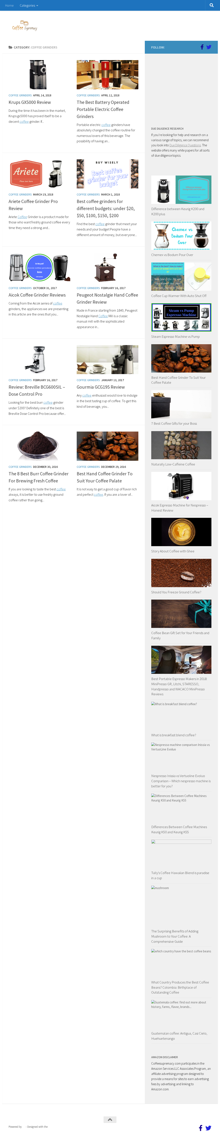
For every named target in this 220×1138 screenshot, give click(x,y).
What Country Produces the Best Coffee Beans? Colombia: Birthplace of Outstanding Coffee (180, 987)
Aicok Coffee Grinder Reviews (37, 295)
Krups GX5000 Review (30, 102)
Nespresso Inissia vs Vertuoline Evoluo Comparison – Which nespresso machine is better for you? (181, 780)
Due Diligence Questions (185, 145)
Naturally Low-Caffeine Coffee (173, 464)
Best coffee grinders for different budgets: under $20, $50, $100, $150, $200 (106, 208)
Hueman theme (57, 1127)
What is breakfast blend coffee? (173, 735)
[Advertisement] (183, 87)
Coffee (22, 217)
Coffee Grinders (20, 95)
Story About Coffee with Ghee (172, 551)
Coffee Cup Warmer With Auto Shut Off (178, 295)
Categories (27, 5)
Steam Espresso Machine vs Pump (175, 336)
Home (9, 5)
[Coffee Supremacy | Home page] (25, 25)
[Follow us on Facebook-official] (202, 47)
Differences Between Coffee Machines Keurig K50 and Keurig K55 (179, 829)
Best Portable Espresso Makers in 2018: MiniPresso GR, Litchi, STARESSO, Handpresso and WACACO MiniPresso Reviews (179, 686)
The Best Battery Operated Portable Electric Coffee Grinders (103, 109)
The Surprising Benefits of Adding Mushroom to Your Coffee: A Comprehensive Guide (174, 936)
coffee (24, 121)
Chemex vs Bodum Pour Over (172, 254)
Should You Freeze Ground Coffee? (176, 592)
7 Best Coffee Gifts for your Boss (174, 423)
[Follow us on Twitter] (208, 47)
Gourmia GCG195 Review (101, 387)
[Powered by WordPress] (23, 1126)
